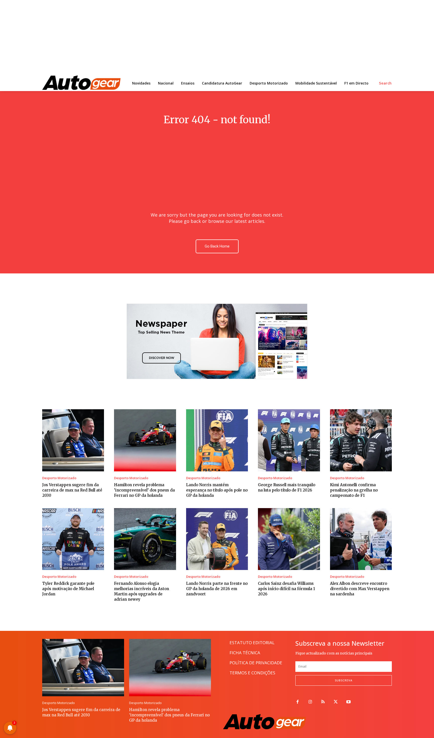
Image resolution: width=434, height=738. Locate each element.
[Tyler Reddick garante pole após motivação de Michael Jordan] (73, 539)
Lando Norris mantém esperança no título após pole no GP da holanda (217, 490)
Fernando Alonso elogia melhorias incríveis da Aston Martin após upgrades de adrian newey (141, 591)
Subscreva (343, 680)
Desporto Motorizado (59, 478)
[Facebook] (297, 702)
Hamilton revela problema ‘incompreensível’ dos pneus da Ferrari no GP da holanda (144, 490)
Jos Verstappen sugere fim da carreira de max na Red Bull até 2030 (72, 490)
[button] (385, 83)
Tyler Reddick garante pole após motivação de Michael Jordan (68, 588)
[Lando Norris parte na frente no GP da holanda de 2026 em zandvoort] (217, 539)
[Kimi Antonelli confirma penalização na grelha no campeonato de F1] (361, 440)
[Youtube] (348, 702)
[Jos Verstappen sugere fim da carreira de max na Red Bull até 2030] (73, 440)
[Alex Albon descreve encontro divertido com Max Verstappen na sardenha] (361, 539)
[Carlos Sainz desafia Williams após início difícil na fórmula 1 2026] (289, 539)
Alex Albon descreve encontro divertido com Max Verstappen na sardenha (359, 588)
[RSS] (323, 702)
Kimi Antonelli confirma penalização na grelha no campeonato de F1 (354, 490)
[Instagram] (310, 702)
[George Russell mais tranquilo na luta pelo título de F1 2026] (289, 440)
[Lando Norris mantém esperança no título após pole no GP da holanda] (217, 440)
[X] (336, 702)
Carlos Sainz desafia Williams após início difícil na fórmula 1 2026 (286, 588)
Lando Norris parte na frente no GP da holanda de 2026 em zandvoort (217, 588)
